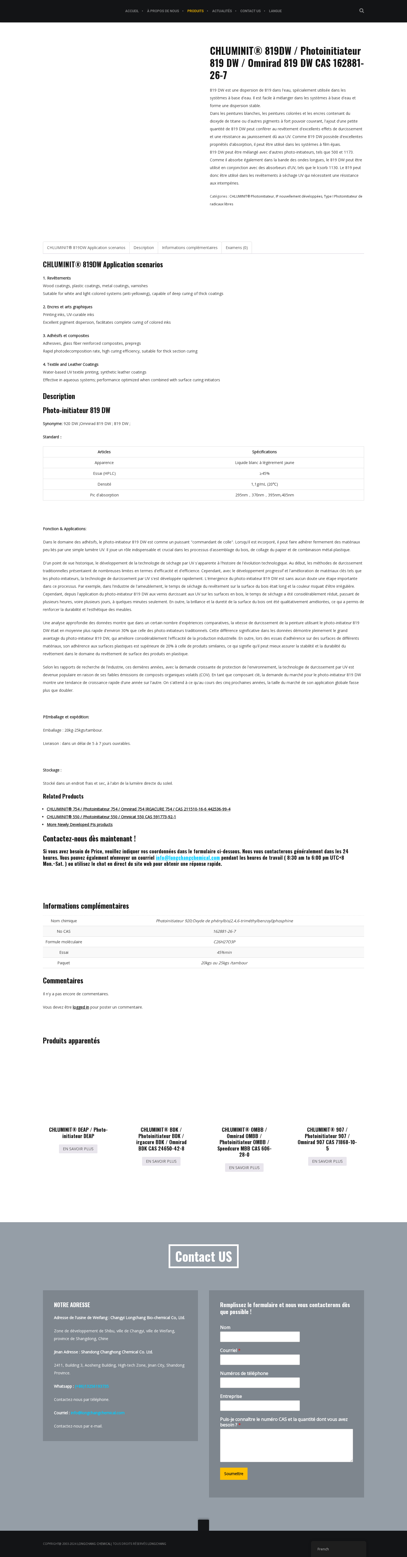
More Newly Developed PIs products (80, 824)
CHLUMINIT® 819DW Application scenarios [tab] (86, 247)
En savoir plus (78, 1148)
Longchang (157, 1544)
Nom (225, 1327)
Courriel (230, 1350)
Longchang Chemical (94, 1544)
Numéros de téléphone (244, 1373)
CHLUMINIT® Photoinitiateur (252, 196)
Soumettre (233, 1473)
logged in (81, 1007)
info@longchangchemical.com (188, 857)
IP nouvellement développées (299, 196)
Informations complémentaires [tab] (190, 247)
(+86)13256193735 (92, 1386)
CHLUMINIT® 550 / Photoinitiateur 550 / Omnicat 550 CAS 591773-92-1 (111, 816)
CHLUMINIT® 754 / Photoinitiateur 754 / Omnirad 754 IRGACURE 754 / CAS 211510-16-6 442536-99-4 (138, 809)
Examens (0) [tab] (237, 247)
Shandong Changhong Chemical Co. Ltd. (117, 1351)
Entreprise (231, 1396)
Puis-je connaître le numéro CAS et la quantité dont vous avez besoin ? (284, 1422)
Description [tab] (143, 247)
